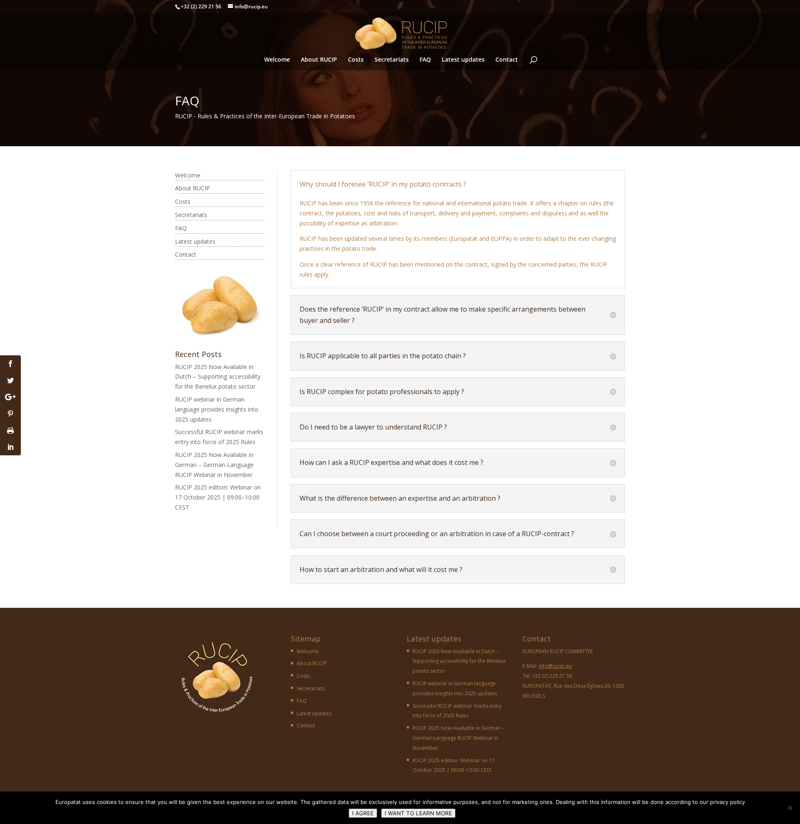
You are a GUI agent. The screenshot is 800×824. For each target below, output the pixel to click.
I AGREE (363, 813)
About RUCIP (319, 60)
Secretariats (392, 60)
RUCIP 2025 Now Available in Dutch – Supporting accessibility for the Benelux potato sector (217, 377)
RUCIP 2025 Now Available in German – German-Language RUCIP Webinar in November (214, 465)
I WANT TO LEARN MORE (418, 813)
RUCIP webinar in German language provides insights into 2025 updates (216, 409)
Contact (506, 60)
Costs (356, 60)
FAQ (425, 60)
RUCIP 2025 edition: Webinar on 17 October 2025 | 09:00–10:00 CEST (218, 497)
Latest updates (463, 60)
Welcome (277, 60)
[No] (789, 808)
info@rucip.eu (555, 665)
